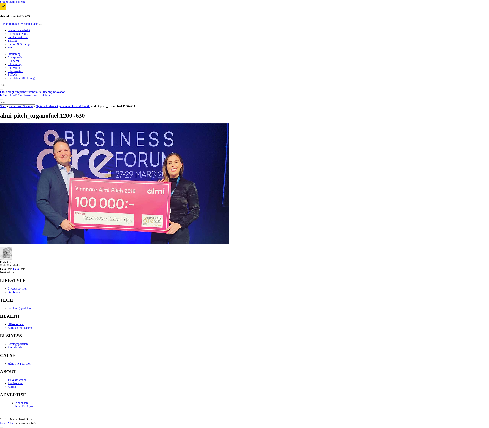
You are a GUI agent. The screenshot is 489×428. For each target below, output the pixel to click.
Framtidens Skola (18, 33)
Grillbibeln (14, 292)
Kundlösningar (24, 406)
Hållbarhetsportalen (19, 363)
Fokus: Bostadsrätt (19, 30)
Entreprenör (15, 57)
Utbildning (14, 54)
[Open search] (1, 89)
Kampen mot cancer (20, 327)
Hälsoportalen (16, 324)
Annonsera (21, 403)
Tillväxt (12, 40)
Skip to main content (12, 1)
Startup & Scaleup (19, 44)
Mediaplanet (15, 383)
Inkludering (15, 64)
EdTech (12, 74)
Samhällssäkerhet (18, 37)
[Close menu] (1, 99)
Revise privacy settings (25, 423)
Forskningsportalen (19, 308)
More (11, 47)
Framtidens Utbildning (21, 78)
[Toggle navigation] (40, 24)
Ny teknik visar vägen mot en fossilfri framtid (63, 106)
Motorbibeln (15, 347)
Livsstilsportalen (17, 288)
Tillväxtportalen (19, 23)
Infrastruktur (15, 71)
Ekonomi (13, 60)
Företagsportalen (18, 344)
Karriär (12, 386)
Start (3, 106)
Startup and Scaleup (21, 106)
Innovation (14, 67)
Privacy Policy (6, 423)
